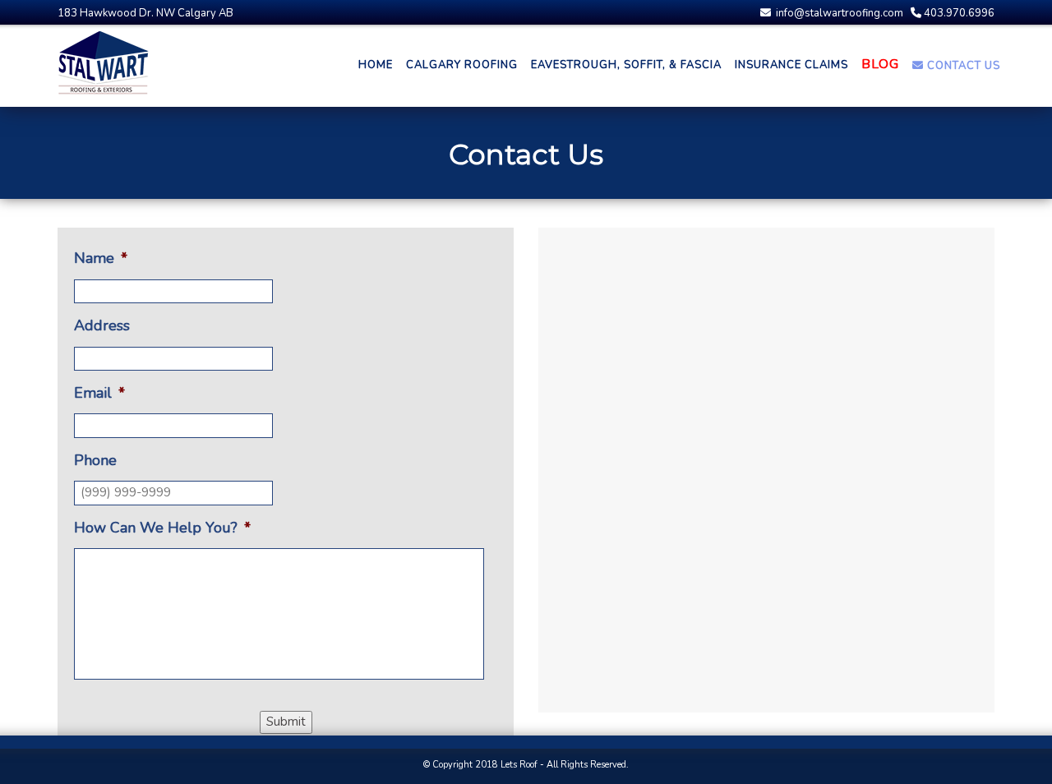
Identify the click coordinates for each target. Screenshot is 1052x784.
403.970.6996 (957, 13)
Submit (286, 721)
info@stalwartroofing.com (838, 13)
